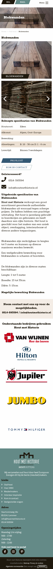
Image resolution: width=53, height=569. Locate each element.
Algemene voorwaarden (14, 566)
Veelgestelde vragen (13, 501)
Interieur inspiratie (13, 495)
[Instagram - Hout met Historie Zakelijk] (14, 553)
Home (3, 31)
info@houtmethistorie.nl (23, 187)
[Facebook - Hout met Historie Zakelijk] (5, 553)
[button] (6, 98)
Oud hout (12, 31)
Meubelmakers (11, 491)
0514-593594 (16, 180)
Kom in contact (11, 498)
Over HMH (8, 488)
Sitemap (26, 563)
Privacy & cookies (36, 563)
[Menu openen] (47, 3)
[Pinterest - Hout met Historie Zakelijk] (22, 553)
